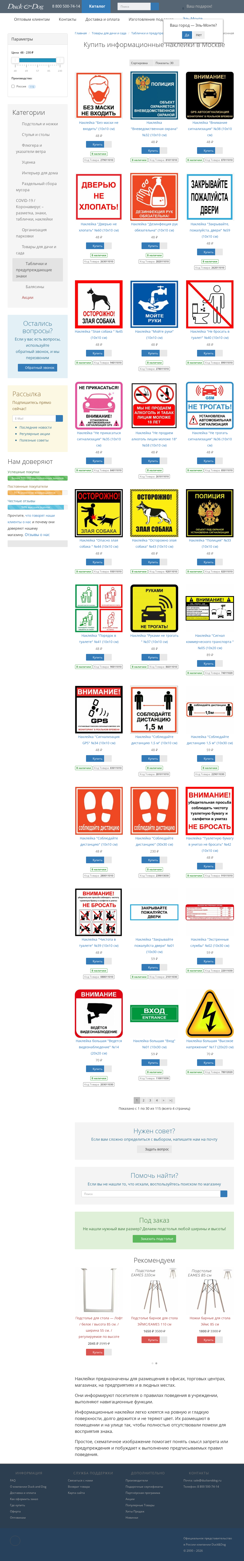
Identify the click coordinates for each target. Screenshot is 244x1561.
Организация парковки (31, 233)
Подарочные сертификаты (144, 1487)
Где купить (17, 1505)
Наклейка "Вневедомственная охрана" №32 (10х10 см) (154, 128)
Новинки (132, 1518)
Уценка (28, 162)
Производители (137, 1480)
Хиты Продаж (135, 1511)
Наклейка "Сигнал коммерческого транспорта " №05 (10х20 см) (210, 641)
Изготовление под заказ (151, 19)
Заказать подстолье (156, 1238)
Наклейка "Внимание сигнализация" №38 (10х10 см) (210, 128)
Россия (25, 86)
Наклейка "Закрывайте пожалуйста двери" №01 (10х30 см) (154, 945)
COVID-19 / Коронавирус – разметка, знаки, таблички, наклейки (34, 210)
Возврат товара (79, 1487)
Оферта (15, 1511)
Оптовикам (18, 1518)
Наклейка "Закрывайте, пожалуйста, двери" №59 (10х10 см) (210, 230)
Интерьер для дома (39, 173)
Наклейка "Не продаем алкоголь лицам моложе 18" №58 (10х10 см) (154, 439)
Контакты (67, 19)
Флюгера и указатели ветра (31, 148)
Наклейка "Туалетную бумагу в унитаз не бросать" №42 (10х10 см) (210, 844)
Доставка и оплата (102, 19)
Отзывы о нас (37, 534)
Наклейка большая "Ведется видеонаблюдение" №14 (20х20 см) (99, 1047)
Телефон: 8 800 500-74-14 (201, 1487)
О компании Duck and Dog (28, 1487)
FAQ (12, 1480)
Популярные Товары (140, 1505)
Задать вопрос (156, 1149)
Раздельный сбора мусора (36, 186)
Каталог (97, 6)
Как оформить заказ (24, 1499)
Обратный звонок (39, 367)
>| (171, 1100)
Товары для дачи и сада (36, 250)
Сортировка (139, 63)
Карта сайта (76, 1493)
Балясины (34, 286)
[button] (195, 6)
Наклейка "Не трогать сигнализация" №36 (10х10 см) (210, 439)
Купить (97, 144)
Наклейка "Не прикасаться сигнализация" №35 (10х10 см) (99, 439)
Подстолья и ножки (39, 123)
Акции (27, 297)
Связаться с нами (80, 1480)
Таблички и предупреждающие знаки (34, 270)
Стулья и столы (35, 134)
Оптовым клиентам (31, 19)
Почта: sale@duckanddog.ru (202, 1480)
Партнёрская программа (143, 1493)
